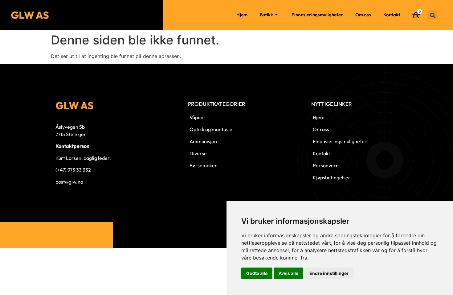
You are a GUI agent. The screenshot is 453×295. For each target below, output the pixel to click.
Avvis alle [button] (288, 273)
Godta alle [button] (256, 273)
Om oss (363, 15)
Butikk (266, 15)
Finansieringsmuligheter (317, 15)
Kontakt (391, 15)
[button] (432, 15)
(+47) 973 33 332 (73, 170)
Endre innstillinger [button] (329, 273)
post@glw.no (69, 182)
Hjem (241, 15)
